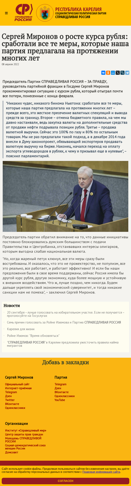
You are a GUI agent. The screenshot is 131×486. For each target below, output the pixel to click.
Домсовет (11, 452)
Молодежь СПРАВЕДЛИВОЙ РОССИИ (23, 440)
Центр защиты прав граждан (24, 434)
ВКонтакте (12, 403)
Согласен (65, 480)
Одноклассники (15, 407)
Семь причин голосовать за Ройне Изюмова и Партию (62, 323)
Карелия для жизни (19, 329)
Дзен (8, 396)
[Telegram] (127, 73)
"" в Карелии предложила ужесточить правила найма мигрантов (61, 344)
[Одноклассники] (108, 73)
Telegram (11, 392)
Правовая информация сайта (101, 471)
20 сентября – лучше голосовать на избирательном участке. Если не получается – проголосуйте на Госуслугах (64, 314)
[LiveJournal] (122, 73)
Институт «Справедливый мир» (25, 430)
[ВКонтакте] (103, 73)
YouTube (60, 399)
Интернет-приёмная (18, 388)
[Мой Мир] (113, 73)
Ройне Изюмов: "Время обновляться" (31, 336)
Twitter (9, 399)
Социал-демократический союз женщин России (25, 447)
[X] (118, 73)
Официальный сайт (17, 384)
